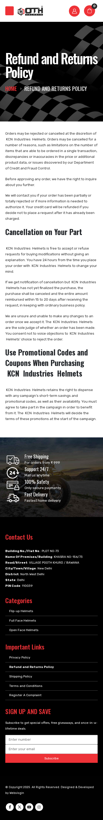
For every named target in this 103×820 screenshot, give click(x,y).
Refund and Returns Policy (31, 667)
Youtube (29, 807)
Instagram (39, 807)
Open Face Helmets (24, 630)
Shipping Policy (20, 676)
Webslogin (17, 793)
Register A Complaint (25, 695)
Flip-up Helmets (21, 611)
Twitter (20, 807)
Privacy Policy (19, 657)
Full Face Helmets (22, 620)
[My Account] (74, 11)
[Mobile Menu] (9, 10)
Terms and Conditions (26, 686)
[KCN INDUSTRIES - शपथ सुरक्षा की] (30, 11)
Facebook (10, 807)
